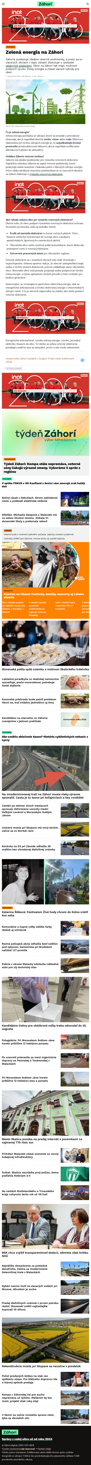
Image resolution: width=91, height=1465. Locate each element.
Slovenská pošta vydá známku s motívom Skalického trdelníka (45, 669)
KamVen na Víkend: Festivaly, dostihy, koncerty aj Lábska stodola (44, 595)
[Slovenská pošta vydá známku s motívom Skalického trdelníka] (45, 643)
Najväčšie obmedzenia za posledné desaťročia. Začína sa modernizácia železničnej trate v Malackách (24, 1269)
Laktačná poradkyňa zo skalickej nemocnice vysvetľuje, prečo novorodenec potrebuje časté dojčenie (30, 682)
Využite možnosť (18, 1448)
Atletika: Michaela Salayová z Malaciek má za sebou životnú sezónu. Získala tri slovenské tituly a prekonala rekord (29, 518)
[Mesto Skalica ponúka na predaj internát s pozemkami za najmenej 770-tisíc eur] (45, 1113)
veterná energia (13, 369)
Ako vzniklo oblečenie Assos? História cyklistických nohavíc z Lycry (45, 738)
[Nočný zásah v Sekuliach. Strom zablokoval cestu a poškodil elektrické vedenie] (75, 499)
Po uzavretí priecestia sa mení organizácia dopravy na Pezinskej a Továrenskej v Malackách (29, 1060)
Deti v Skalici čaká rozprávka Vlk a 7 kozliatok (18, 605)
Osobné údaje (44, 1448)
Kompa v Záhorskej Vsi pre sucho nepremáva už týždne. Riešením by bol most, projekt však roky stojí (27, 1398)
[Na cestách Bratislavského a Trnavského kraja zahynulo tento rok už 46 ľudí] (75, 1192)
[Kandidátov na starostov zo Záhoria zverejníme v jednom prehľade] (75, 719)
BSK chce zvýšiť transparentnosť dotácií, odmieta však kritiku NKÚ (45, 1254)
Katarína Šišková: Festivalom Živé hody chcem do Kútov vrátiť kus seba (45, 913)
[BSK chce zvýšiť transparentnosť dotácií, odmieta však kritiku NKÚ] (45, 1226)
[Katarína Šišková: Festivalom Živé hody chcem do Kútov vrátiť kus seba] (45, 881)
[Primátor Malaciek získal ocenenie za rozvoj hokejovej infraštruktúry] (75, 1155)
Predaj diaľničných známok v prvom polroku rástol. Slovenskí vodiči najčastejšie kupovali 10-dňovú (30, 1306)
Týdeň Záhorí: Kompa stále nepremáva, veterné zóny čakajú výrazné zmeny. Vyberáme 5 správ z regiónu (42, 468)
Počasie (8, 530)
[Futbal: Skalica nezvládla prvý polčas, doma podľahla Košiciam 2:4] (75, 1174)
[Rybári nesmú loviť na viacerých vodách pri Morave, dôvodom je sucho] (75, 1287)
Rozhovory (7, 908)
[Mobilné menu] (3, 4)
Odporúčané (10, 459)
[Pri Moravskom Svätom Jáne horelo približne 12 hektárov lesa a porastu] (75, 1079)
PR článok (11, 47)
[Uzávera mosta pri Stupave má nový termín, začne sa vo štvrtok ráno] (75, 829)
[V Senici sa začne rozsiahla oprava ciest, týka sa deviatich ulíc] (75, 1416)
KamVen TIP (8, 591)
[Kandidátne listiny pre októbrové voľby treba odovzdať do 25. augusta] (45, 999)
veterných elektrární (19, 65)
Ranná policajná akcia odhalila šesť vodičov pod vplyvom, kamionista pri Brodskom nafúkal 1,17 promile (30, 947)
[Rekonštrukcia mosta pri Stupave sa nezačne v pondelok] (45, 1340)
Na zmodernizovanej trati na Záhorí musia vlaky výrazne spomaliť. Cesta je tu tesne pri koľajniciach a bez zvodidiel (43, 796)
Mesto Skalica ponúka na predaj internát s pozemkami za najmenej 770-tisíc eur (42, 1140)
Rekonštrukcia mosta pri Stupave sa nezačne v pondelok (41, 1366)
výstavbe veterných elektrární (46, 174)
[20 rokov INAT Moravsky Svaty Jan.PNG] (45, 26)
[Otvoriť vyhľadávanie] (87, 4)
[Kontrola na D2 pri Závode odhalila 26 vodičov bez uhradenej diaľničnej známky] (75, 847)
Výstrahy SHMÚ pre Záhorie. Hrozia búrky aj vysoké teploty (34, 538)
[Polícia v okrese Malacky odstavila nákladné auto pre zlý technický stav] (75, 965)
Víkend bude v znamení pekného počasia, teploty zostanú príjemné (38, 534)
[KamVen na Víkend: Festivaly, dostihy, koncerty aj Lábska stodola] (45, 564)
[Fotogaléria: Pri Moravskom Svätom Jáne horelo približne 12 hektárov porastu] (75, 1041)
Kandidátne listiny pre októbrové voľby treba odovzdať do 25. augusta (44, 1027)
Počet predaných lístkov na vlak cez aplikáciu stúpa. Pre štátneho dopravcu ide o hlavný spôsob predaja (29, 1379)
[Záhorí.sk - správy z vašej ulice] (45, 3)
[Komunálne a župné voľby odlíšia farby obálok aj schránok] (75, 928)
